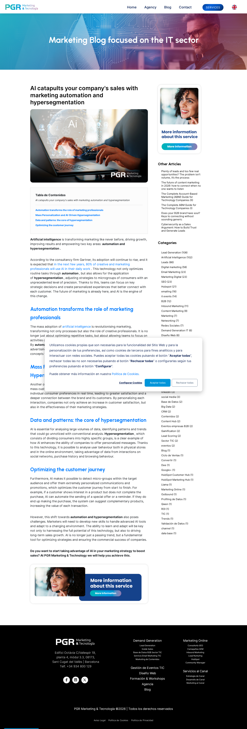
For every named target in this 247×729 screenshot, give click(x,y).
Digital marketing (174, 267)
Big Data (168, 406)
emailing (168, 291)
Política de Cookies (118, 720)
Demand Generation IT (176, 330)
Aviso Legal (100, 720)
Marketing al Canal (195, 683)
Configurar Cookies (130, 382)
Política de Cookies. (125, 373)
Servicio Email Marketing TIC (147, 655)
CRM (166, 411)
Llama (166, 484)
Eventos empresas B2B (177, 426)
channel (167, 528)
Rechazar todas (184, 382)
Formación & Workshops (147, 678)
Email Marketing (173, 272)
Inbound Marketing (174, 306)
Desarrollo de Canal (195, 679)
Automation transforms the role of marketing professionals (69, 210)
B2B (166, 301)
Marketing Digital (174, 276)
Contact (185, 7)
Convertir (168, 460)
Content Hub (170, 421)
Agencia (147, 684)
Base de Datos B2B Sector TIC (147, 652)
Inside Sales (147, 649)
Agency (150, 7)
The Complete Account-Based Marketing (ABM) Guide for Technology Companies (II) (179, 197)
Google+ (168, 470)
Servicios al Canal (195, 671)
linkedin (168, 392)
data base (168, 533)
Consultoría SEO (195, 645)
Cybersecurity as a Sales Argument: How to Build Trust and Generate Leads (178, 227)
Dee (165, 465)
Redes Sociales (172, 325)
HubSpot (195, 659)
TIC (165, 513)
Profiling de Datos (173, 499)
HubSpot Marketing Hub (177, 479)
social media (170, 397)
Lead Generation (174, 252)
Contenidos (170, 416)
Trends (167, 518)
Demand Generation (147, 640)
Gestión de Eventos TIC (147, 668)
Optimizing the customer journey (54, 225)
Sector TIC (169, 440)
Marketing (169, 315)
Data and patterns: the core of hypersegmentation (63, 220)
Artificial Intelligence (176, 257)
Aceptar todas (158, 382)
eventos (168, 445)
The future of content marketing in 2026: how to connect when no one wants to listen (181, 185)
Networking (170, 320)
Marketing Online (173, 489)
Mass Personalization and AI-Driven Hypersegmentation (67, 215)
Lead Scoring (171, 435)
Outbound (169, 494)
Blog (167, 7)
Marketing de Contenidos (147, 659)
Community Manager (195, 662)
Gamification (170, 431)
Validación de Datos (174, 523)
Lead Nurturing (195, 655)
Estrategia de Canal (195, 676)
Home (132, 7)
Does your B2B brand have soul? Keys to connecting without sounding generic (180, 216)
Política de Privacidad (142, 720)
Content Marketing (174, 311)
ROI (165, 509)
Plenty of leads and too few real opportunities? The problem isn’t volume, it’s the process (180, 174)
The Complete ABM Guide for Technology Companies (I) (178, 206)
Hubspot (168, 286)
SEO (166, 281)
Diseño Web (170, 335)
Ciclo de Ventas (172, 455)
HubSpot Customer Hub (177, 474)
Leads (167, 262)
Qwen (166, 504)
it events (169, 296)
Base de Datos (171, 401)
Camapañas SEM (195, 649)
